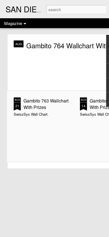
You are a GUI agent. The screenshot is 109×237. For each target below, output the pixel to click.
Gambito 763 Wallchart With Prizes (45, 103)
